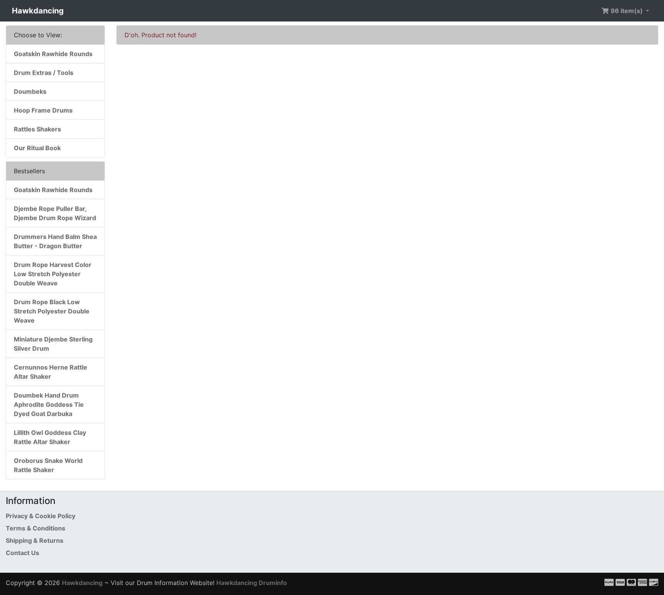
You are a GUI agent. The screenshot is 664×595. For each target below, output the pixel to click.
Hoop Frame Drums (43, 110)
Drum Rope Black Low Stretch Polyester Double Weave (52, 311)
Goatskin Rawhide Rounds (53, 54)
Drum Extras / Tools (43, 72)
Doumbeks (30, 91)
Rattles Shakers (37, 129)
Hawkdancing (38, 10)
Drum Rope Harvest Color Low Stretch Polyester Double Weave (52, 274)
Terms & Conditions (35, 528)
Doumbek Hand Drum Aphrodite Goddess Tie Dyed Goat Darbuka (49, 404)
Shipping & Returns (34, 540)
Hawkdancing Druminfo (251, 583)
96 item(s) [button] (626, 11)
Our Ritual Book (37, 148)
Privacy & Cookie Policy (40, 516)
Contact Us (22, 553)
